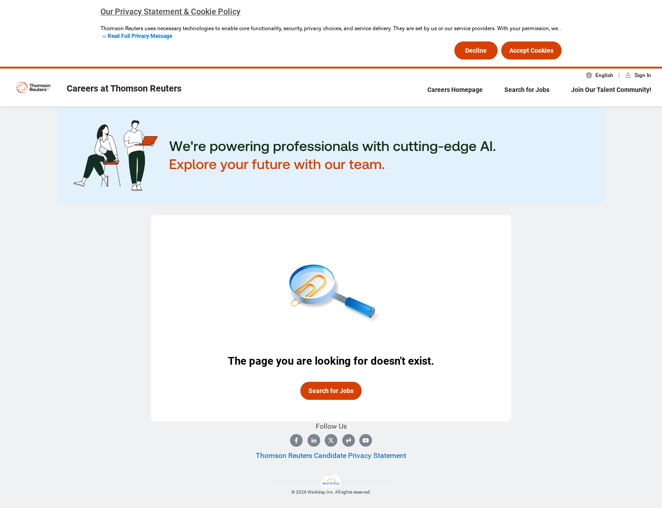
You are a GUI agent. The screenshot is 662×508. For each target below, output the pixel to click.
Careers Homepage (455, 89)
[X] (331, 440)
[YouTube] (365, 440)
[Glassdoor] (348, 440)
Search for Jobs (526, 89)
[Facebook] (296, 440)
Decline (476, 50)
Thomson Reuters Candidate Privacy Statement (331, 455)
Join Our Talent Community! (611, 89)
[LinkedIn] (314, 440)
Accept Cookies (531, 50)
